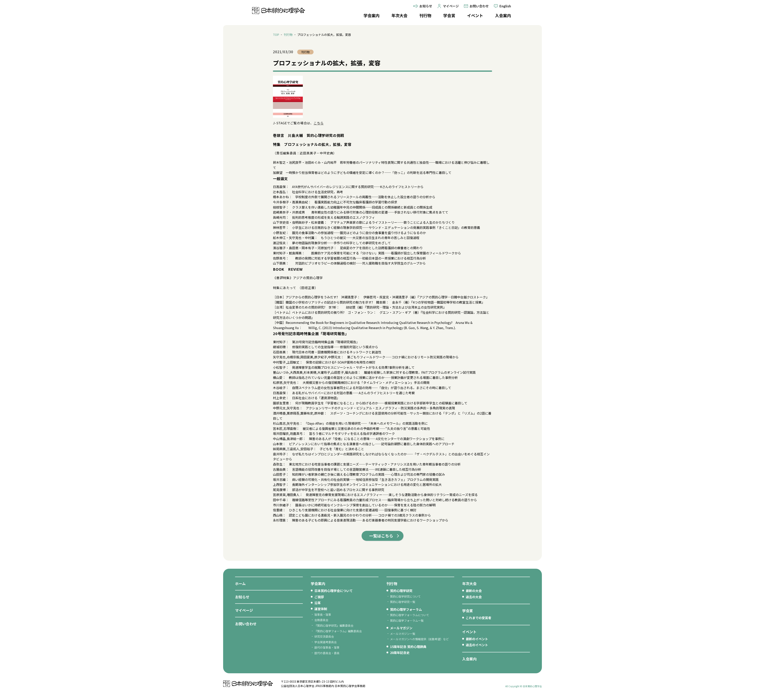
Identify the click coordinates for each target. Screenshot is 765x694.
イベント (475, 15)
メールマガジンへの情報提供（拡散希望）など (419, 639)
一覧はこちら (381, 536)
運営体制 (320, 608)
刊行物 (425, 15)
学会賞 (449, 15)
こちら (319, 123)
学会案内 (372, 15)
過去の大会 (474, 596)
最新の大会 (474, 590)
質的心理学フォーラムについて (409, 615)
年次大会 (399, 15)
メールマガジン (401, 627)
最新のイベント (477, 638)
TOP (276, 34)
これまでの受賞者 (478, 617)
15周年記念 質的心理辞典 (408, 646)
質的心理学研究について (405, 596)
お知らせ (242, 596)
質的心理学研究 (401, 590)
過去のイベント (477, 644)
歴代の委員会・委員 (326, 653)
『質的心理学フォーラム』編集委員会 (338, 631)
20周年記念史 (400, 652)
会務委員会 (321, 620)
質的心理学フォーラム (406, 609)
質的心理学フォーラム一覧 (407, 620)
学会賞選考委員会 (325, 642)
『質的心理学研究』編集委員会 (333, 625)
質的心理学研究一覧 (402, 602)
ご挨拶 (319, 596)
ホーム (240, 583)
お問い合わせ (246, 623)
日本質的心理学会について (333, 590)
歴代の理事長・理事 (326, 647)
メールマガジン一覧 (402, 634)
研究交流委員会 (324, 636)
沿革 (317, 602)
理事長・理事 (322, 615)
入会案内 (503, 15)
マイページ (244, 610)
